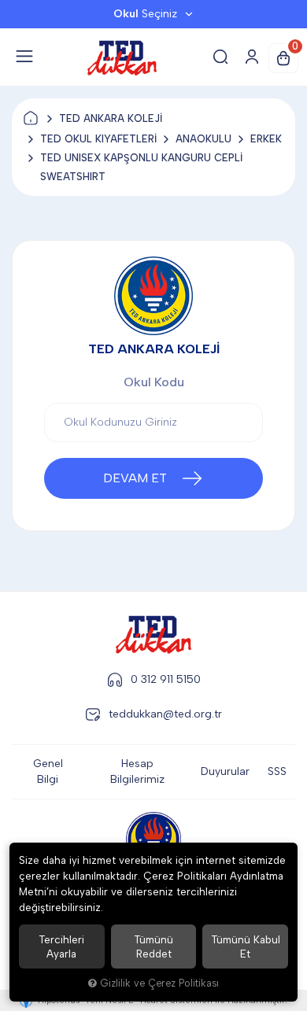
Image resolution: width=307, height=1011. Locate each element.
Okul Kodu (154, 382)
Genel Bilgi (48, 771)
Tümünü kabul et (245, 946)
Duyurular (225, 771)
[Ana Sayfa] (30, 119)
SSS (277, 771)
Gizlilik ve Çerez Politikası (159, 983)
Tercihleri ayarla (61, 946)
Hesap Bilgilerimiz (137, 771)
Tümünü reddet (153, 946)
